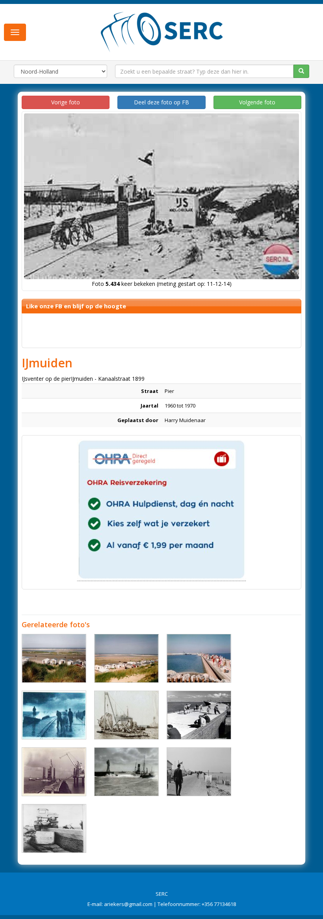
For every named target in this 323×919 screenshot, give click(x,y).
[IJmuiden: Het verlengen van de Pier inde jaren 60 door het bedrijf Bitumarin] (54, 771)
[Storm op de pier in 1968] (54, 715)
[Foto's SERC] (162, 31)
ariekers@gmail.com (128, 904)
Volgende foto (257, 102)
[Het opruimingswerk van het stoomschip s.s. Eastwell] (126, 715)
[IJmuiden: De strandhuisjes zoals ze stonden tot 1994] (54, 658)
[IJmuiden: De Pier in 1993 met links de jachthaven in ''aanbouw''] (199, 658)
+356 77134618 (219, 904)
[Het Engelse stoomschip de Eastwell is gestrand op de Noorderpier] (126, 771)
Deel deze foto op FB (161, 102)
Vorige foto (65, 102)
